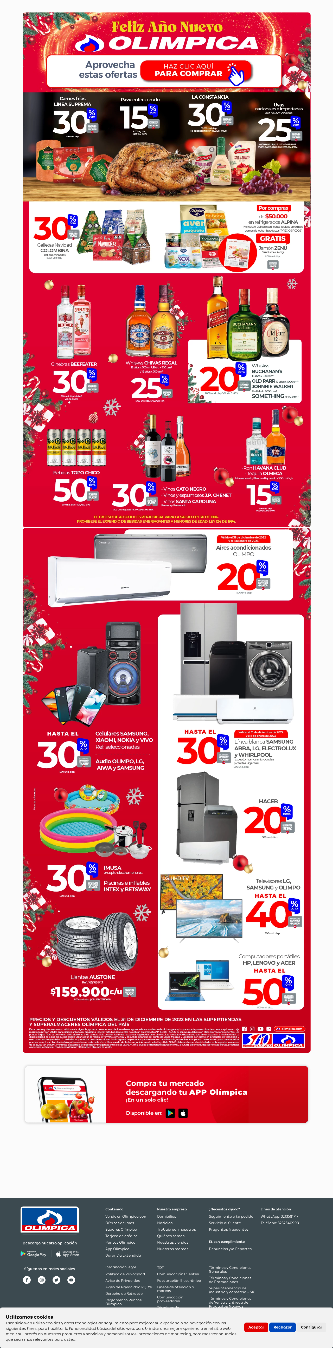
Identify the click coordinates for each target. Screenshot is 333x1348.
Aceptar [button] (256, 1327)
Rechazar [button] (282, 1327)
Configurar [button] (311, 1327)
